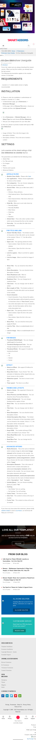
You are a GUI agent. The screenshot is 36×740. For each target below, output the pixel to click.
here (29, 176)
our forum (19, 510)
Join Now (18, 543)
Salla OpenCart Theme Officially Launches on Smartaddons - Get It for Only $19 (16, 560)
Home (3, 718)
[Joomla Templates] (18, 40)
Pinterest (16, 695)
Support (33, 718)
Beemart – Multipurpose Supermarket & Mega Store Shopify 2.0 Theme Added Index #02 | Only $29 (17, 569)
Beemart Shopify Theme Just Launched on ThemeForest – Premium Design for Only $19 (18, 579)
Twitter (11, 695)
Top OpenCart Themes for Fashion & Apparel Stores (17, 587)
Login (25, 8)
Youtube (20, 695)
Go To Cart (14, 716)
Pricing (9, 718)
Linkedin (7, 695)
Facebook (3, 695)
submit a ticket (5, 510)
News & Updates (6, 563)
